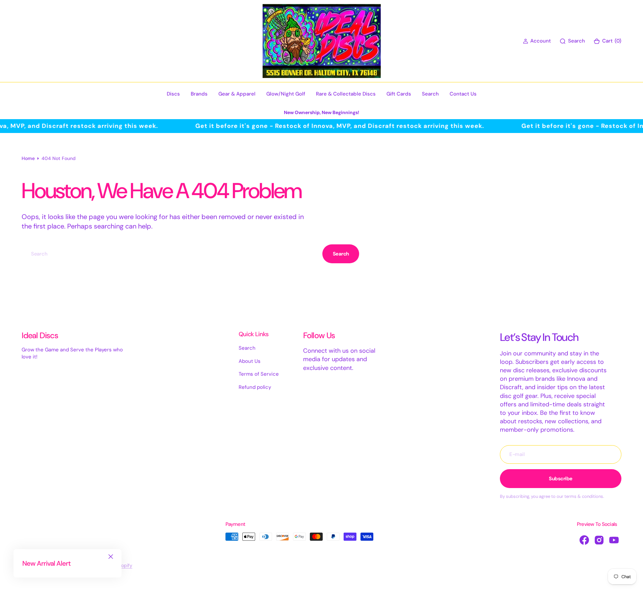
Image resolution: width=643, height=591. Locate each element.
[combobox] (171, 253)
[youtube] (614, 540)
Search (341, 253)
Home (28, 158)
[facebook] (584, 540)
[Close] (110, 556)
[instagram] (599, 540)
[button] (537, 41)
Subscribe (560, 478)
